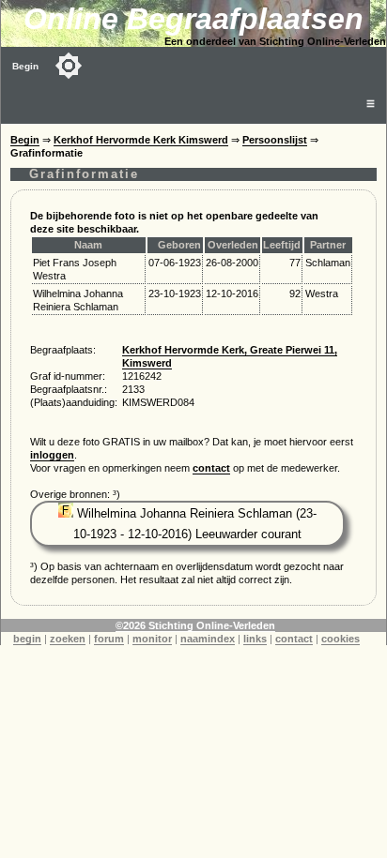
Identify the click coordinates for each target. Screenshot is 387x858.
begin (27, 638)
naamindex (207, 638)
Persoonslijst (274, 139)
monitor (152, 638)
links (255, 638)
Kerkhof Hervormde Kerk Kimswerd (141, 139)
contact (211, 468)
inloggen (52, 454)
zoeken (67, 638)
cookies (340, 638)
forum (109, 638)
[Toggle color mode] (68, 65)
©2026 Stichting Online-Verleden (195, 625)
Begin (25, 66)
